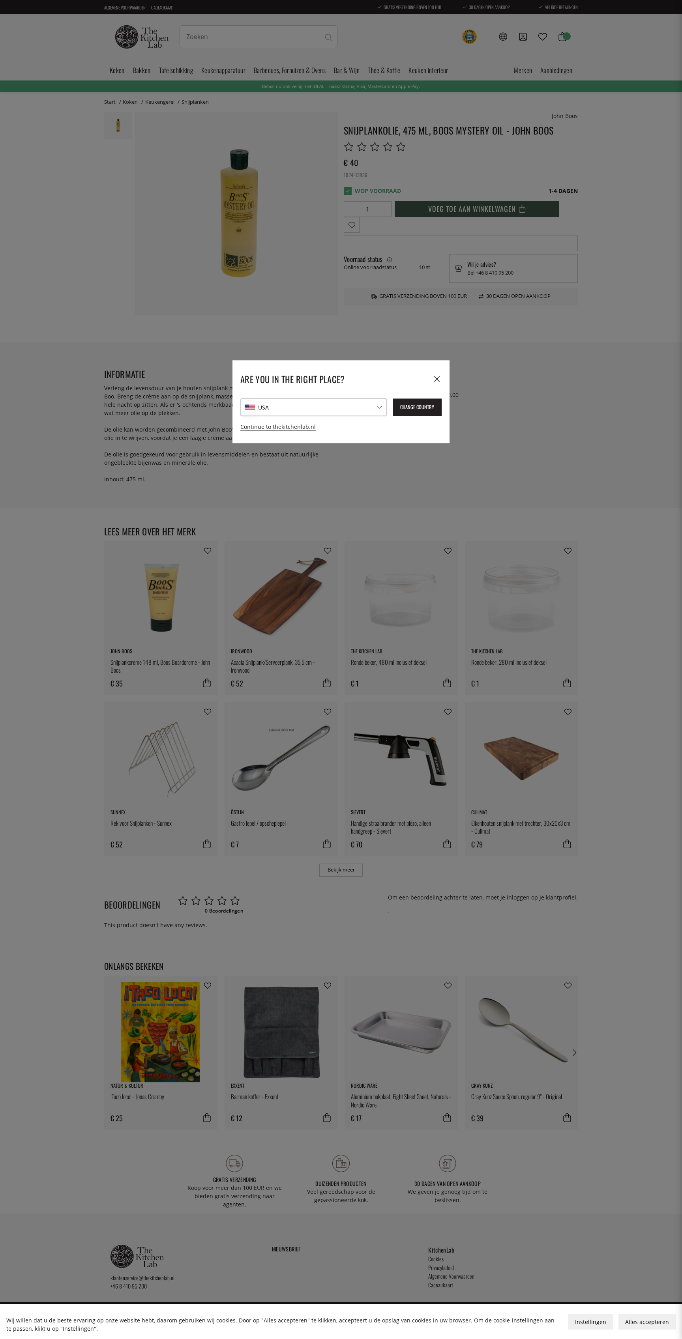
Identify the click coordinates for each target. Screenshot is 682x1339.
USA (263, 407)
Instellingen (590, 1322)
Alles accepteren (647, 1322)
